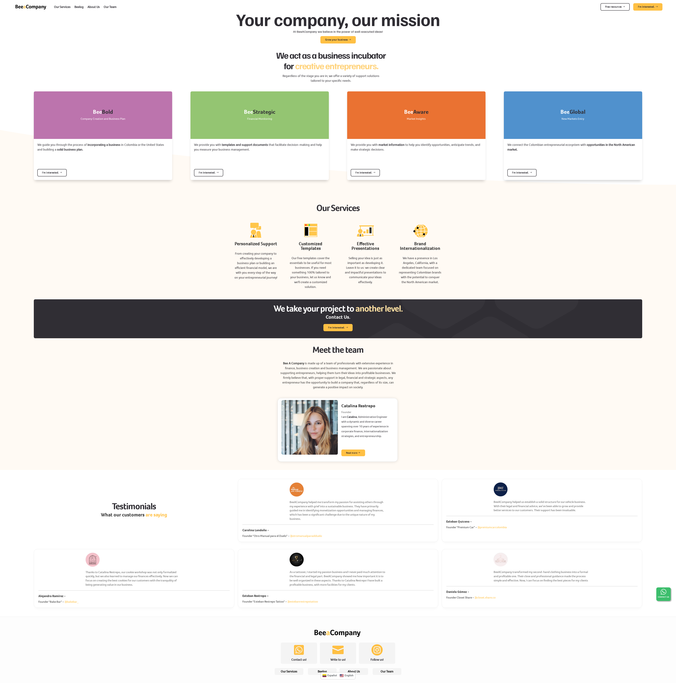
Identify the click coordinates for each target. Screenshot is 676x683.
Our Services (62, 7)
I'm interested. (336, 327)
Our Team (110, 7)
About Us (93, 7)
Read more (351, 452)
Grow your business (336, 39)
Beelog (79, 7)
